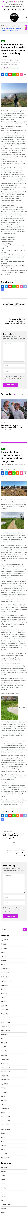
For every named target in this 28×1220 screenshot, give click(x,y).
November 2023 (5, 1071)
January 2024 (4, 1063)
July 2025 (3, 989)
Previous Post (8, 302)
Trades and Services (6, 1204)
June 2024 (4, 1043)
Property (3, 1196)
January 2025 (4, 1014)
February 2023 (5, 1108)
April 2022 (4, 1149)
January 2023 (4, 1112)
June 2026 (4, 948)
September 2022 (5, 1129)
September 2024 (5, 1030)
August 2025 (4, 985)
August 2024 (4, 1034)
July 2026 (3, 944)
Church (3, 1175)
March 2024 (4, 1055)
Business (3, 1171)
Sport (2, 1200)
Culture (3, 422)
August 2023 (4, 1084)
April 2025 (4, 1001)
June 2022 (4, 1141)
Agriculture (4, 1167)
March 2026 (4, 956)
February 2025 (5, 1010)
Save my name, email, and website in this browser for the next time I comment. (14, 378)
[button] (22, 394)
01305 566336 (19, 2)
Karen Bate (5, 60)
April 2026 (4, 952)
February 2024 (5, 1059)
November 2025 (5, 973)
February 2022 (5, 1158)
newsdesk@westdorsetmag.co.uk (14, 4)
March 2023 (4, 1104)
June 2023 (4, 1092)
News (2, 1192)
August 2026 (4, 940)
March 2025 (4, 1006)
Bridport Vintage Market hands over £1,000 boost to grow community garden (13, 836)
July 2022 (3, 1137)
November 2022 (5, 1121)
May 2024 (3, 1047)
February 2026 (5, 960)
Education (3, 1184)
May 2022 (3, 1145)
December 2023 (5, 1067)
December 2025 (5, 968)
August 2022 (4, 1133)
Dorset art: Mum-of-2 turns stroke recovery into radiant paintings (15, 853)
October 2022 (4, 1125)
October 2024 (4, 1026)
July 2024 (3, 1038)
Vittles (3, 1212)
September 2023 (5, 1079)
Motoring (3, 1188)
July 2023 (3, 1088)
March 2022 (4, 1154)
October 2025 (4, 977)
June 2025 (4, 993)
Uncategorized (5, 1208)
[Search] (26, 17)
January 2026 (4, 964)
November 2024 (5, 1022)
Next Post (21, 317)
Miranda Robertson (8, 464)
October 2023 (4, 1075)
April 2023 (4, 1100)
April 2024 (4, 1051)
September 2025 (5, 981)
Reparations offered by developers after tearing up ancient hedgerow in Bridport (15, 321)
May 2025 (3, 997)
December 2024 (5, 1018)
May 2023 (3, 1096)
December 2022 (5, 1117)
